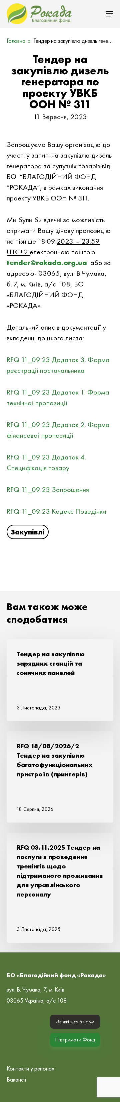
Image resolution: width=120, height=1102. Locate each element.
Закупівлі (28, 532)
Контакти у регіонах (30, 1068)
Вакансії (16, 1079)
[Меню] (109, 13)
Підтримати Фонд (75, 1039)
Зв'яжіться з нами (75, 1021)
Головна (16, 41)
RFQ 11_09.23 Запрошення (48, 489)
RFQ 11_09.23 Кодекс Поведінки (56, 511)
